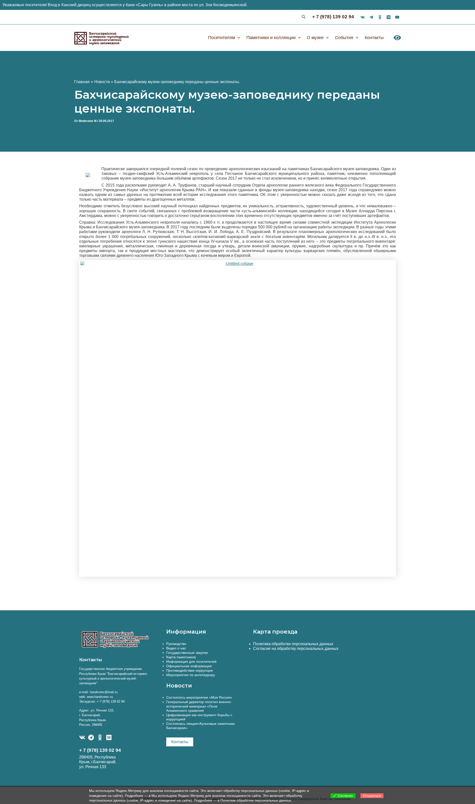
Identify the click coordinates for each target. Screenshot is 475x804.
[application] (237, 37)
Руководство (176, 644)
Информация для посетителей (191, 661)
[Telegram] (91, 737)
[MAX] (109, 737)
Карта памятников (181, 657)
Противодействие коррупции (189, 670)
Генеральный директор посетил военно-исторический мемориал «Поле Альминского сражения (199, 706)
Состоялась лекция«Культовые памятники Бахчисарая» (200, 726)
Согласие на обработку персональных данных (295, 648)
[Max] (388, 17)
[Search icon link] (304, 17)
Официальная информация (189, 666)
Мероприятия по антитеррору (190, 675)
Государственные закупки (187, 653)
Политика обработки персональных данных (293, 644)
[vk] (362, 17)
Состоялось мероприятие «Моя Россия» (199, 697)
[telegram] (371, 17)
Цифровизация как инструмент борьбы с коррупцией (199, 717)
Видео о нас (176, 648)
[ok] (379, 17)
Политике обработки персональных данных (255, 800)
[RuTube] (397, 17)
